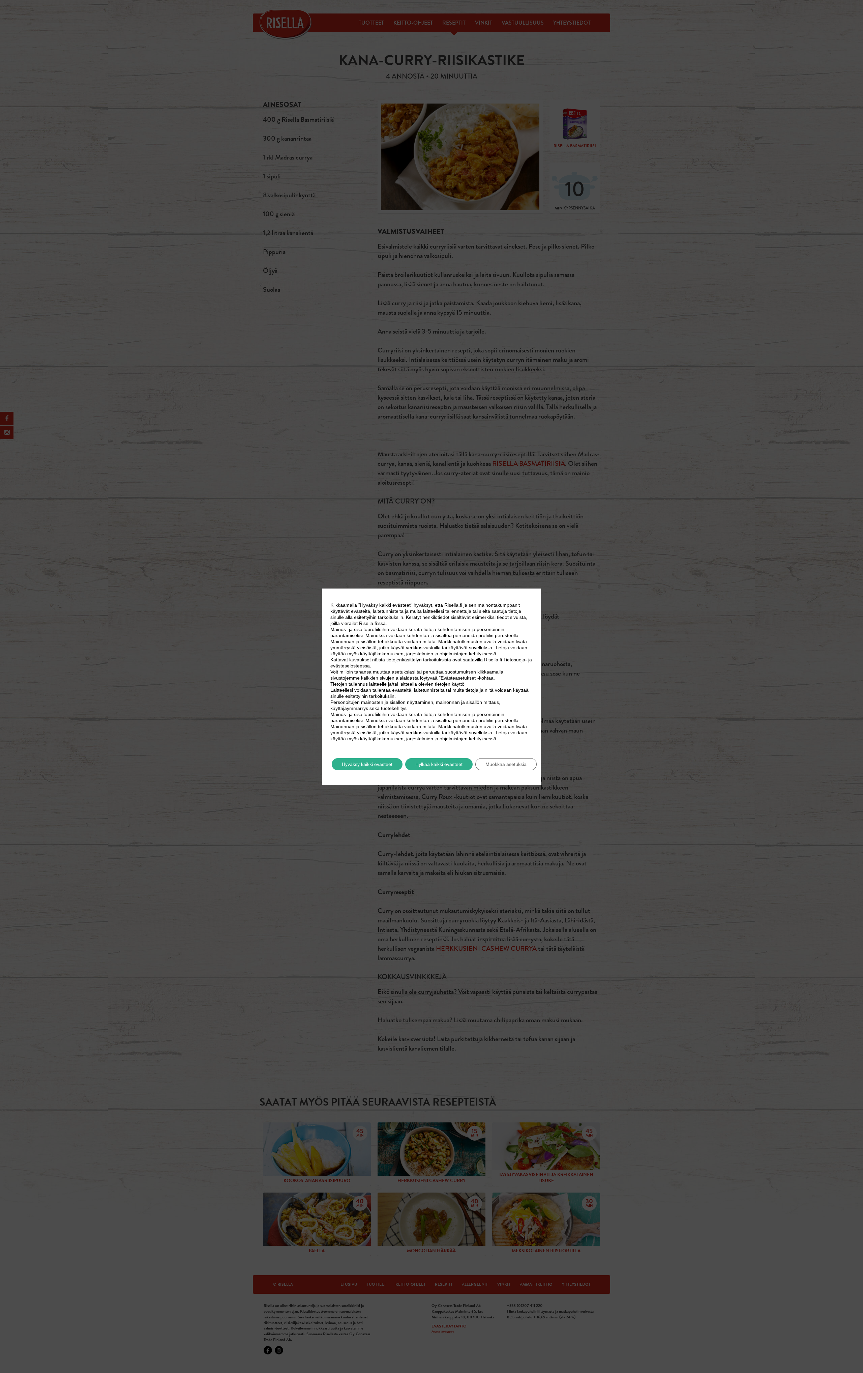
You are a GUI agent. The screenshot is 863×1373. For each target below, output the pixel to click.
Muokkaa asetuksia (506, 764)
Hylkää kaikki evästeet (439, 764)
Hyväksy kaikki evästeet (367, 764)
